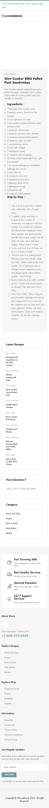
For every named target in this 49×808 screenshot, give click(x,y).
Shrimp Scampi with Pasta (11, 377)
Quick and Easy (12, 370)
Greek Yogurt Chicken (11, 406)
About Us (8, 720)
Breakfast (8, 698)
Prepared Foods (11, 688)
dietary (9, 533)
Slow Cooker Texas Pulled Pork (11, 392)
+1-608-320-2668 (27, 488)
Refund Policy (10, 739)
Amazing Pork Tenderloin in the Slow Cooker (12, 361)
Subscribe (9, 774)
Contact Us (9, 725)
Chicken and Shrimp (11, 430)
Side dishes (11, 528)
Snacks (7, 693)
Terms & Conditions (13, 734)
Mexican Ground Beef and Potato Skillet (11, 445)
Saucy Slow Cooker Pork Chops (11, 462)
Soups (9, 518)
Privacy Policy (10, 729)
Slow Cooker (10, 353)
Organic (8, 703)
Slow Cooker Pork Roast (11, 418)
